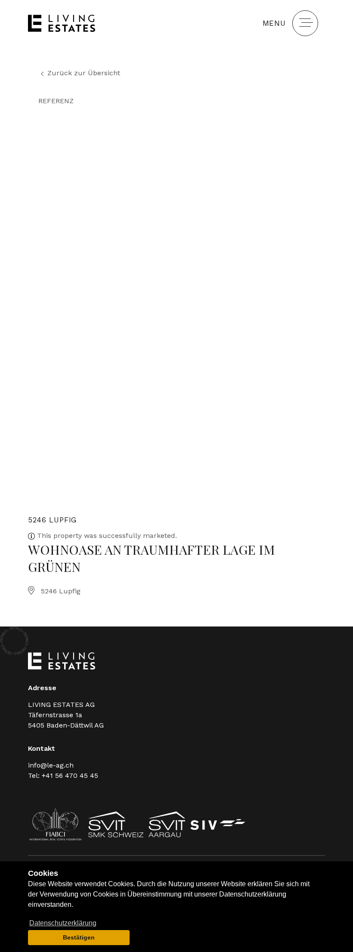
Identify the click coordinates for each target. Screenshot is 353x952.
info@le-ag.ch (51, 765)
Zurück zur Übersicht (83, 73)
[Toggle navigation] (305, 23)
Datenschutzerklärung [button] (62, 923)
